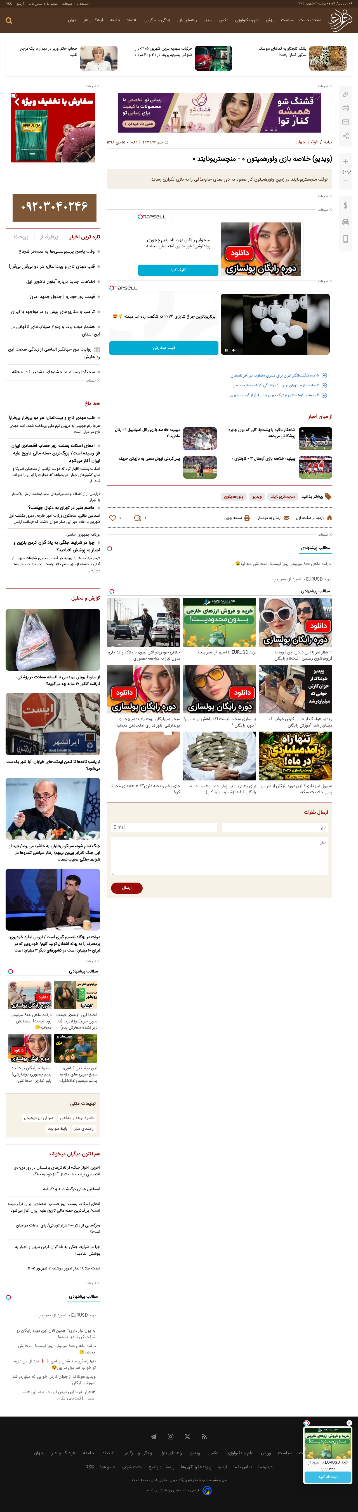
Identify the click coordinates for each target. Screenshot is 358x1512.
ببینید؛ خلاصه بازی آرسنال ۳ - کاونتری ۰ (263, 459)
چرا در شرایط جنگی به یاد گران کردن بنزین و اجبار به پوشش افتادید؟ (56, 546)
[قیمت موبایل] (346, 240)
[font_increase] (346, 162)
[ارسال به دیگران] (345, 122)
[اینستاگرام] (170, 1436)
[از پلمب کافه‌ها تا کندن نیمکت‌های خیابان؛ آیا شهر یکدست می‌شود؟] (53, 724)
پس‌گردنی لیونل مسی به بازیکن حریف (149, 459)
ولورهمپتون (233, 496)
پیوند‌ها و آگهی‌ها (196, 1467)
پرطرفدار (49, 237)
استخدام (83, 4)
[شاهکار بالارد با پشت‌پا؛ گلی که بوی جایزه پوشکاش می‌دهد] (315, 438)
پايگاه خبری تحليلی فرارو (168, 1480)
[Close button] (349, 1423)
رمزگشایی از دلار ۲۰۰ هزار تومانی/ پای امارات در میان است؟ (58, 1229)
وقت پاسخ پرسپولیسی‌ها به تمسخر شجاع (56, 251)
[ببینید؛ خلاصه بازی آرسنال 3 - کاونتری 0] (315, 467)
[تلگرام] (153, 1436)
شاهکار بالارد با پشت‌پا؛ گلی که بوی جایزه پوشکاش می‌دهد (262, 433)
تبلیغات (67, 4)
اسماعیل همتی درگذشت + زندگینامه (71, 1189)
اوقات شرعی (132, 1467)
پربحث (21, 237)
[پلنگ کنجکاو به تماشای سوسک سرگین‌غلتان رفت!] (328, 58)
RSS (9, 4)
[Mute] (234, 350)
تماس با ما (35, 4)
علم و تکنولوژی (247, 20)
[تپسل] (140, 217)
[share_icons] (346, 136)
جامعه (115, 20)
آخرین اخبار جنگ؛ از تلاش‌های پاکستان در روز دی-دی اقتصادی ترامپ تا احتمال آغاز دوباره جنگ (56, 1171)
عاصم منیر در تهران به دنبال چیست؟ (61, 508)
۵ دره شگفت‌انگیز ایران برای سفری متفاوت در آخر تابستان (275, 376)
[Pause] (226, 350)
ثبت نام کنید (328, 1477)
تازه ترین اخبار (85, 237)
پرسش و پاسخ (162, 1467)
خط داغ (92, 404)
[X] (187, 1436)
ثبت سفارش (164, 348)
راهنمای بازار (187, 20)
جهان (73, 20)
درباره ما (52, 4)
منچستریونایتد (283, 496)
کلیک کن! (178, 270)
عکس (224, 20)
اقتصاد (133, 20)
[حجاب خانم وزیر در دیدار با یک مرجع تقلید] (98, 58)
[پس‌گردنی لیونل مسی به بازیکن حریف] (200, 467)
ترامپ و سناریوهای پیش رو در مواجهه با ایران (53, 312)
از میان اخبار (320, 417)
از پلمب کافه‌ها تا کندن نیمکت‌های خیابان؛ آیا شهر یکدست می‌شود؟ (53, 765)
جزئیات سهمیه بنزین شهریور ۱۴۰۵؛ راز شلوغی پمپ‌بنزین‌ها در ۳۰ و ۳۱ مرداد (163, 52)
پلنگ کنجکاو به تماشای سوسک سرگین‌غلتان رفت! (283, 52)
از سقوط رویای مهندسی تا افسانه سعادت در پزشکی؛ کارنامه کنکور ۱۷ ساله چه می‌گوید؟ (58, 680)
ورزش (270, 20)
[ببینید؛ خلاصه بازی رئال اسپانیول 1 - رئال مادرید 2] (200, 438)
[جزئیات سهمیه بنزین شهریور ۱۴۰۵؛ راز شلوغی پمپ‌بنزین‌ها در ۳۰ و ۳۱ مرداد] (213, 58)
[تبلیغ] (219, 112)
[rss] (204, 1436)
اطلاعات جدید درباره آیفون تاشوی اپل (60, 282)
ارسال (126, 888)
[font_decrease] (346, 181)
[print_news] (345, 108)
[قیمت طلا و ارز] (345, 207)
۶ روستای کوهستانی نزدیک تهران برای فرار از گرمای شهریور (274, 395)
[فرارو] (340, 20)
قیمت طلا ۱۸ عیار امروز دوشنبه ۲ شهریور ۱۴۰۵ (64, 1268)
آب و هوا (108, 1467)
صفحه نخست (310, 20)
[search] (9, 20)
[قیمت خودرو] (345, 223)
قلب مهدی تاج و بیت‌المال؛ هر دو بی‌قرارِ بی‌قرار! (52, 266)
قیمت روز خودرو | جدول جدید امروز (62, 297)
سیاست (287, 20)
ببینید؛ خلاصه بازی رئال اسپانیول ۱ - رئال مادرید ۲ (147, 433)
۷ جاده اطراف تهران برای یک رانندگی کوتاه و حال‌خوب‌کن (276, 385)
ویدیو (209, 20)
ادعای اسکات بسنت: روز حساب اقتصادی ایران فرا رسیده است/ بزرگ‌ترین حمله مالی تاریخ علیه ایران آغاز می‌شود (55, 453)
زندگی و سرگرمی (157, 20)
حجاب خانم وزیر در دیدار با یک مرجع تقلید (48, 52)
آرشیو (20, 4)
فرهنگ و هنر (94, 20)
